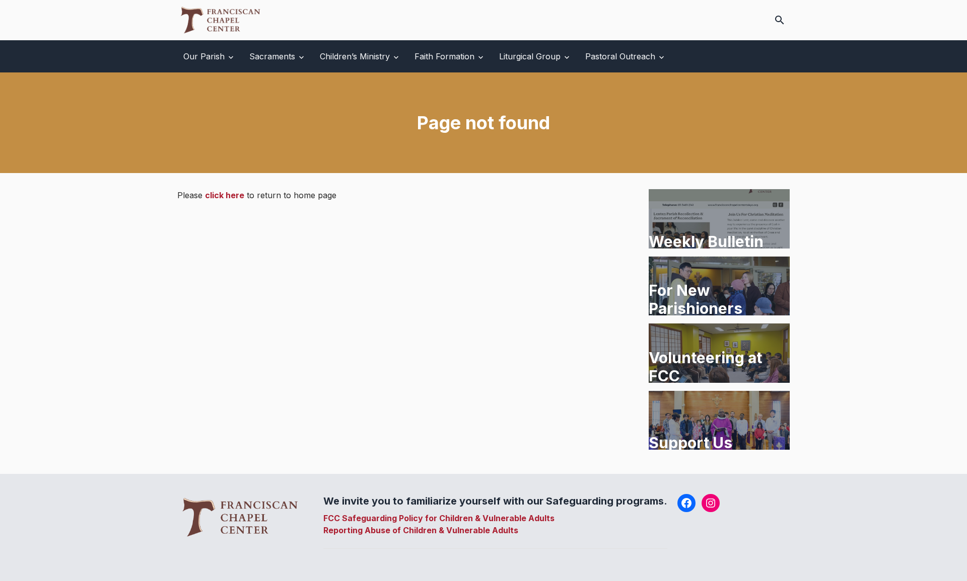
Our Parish (204, 56)
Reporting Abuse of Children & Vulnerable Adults (420, 530)
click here (224, 195)
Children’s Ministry (355, 56)
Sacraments (272, 56)
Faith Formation (444, 56)
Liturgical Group (530, 56)
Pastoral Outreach (620, 56)
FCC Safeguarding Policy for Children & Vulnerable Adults (439, 518)
